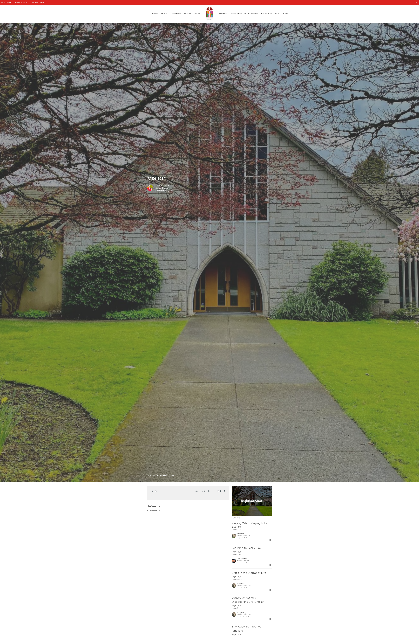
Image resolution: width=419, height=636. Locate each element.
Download (155, 496)
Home (155, 14)
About (164, 14)
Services (223, 14)
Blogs (285, 14)
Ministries (176, 14)
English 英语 (162, 475)
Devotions (266, 14)
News (197, 14)
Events (187, 14)
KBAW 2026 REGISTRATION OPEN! (29, 2)
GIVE (277, 14)
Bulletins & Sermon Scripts (244, 14)
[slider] (174, 491)
